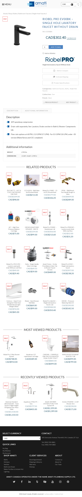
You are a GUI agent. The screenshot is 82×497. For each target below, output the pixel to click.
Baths (15, 13)
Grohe (34, 239)
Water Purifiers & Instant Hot (13, 469)
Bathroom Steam (9, 467)
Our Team (58, 464)
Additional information (36, 111)
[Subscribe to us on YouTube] (52, 481)
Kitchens (7, 462)
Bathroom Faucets (24, 13)
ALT (16, 238)
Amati (5, 13)
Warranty (32, 464)
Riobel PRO (52, 202)
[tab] (12, 110)
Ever (53, 94)
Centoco (17, 316)
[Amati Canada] (36, 4)
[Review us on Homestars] (45, 481)
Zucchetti (16, 204)
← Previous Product (51, 102)
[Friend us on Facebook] (22, 481)
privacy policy (49, 494)
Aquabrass (34, 363)
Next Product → (72, 102)
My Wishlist (7, 451)
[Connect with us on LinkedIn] (29, 481)
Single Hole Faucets (39, 13)
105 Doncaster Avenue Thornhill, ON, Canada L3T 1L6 (60, 437)
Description (12, 111)
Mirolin (73, 366)
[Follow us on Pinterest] (68, 481)
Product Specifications (62, 83)
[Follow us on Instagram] (60, 481)
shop (10, 13)
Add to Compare (62, 71)
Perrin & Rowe (70, 204)
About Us (58, 462)
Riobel (34, 313)
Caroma (53, 368)
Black (50, 98)
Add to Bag (56, 47)
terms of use (59, 494)
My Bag (5, 448)
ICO (34, 199)
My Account (7, 453)
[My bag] (72, 4)
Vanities (6, 464)
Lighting (6, 471)
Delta (34, 276)
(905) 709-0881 (49, 442)
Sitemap (32, 467)
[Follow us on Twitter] (14, 481)
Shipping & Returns (35, 462)
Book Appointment (35, 460)
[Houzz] (37, 481)
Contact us (58, 460)
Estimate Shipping (62, 77)
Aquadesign (53, 415)
